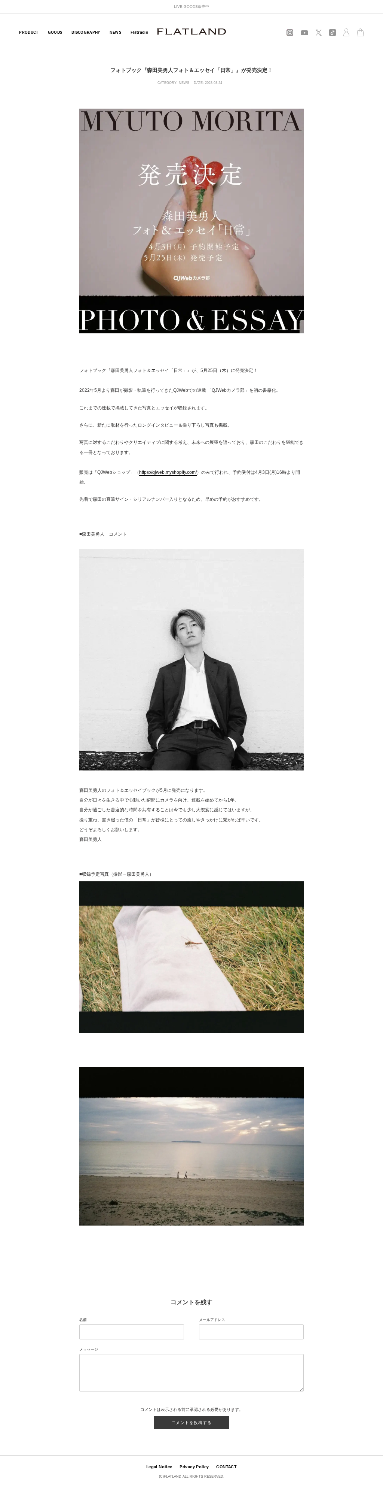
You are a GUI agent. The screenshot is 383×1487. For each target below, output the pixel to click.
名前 (83, 1320)
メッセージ (88, 1349)
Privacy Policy (194, 1466)
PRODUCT (28, 32)
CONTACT (226, 1466)
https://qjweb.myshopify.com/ (168, 472)
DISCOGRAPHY (85, 32)
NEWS (115, 32)
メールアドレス (212, 1320)
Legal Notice (159, 1466)
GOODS (55, 32)
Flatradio (139, 32)
